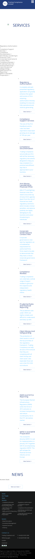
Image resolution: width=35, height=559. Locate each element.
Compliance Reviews (8, 502)
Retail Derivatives (7, 521)
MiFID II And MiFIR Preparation (7, 514)
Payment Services (7, 525)
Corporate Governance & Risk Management (25, 514)
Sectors (4, 519)
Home (3, 493)
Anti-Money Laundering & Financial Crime (25, 510)
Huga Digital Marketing (12, 556)
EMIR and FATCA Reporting (9, 511)
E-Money (4, 527)
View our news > (15, 487)
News (3, 498)
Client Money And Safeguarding (7, 508)
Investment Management (9, 523)
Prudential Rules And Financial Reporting (8, 505)
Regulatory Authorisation (25, 502)
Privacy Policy (23, 554)
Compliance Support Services (23, 505)
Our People (5, 496)
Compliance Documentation (25, 507)
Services (4, 500)
